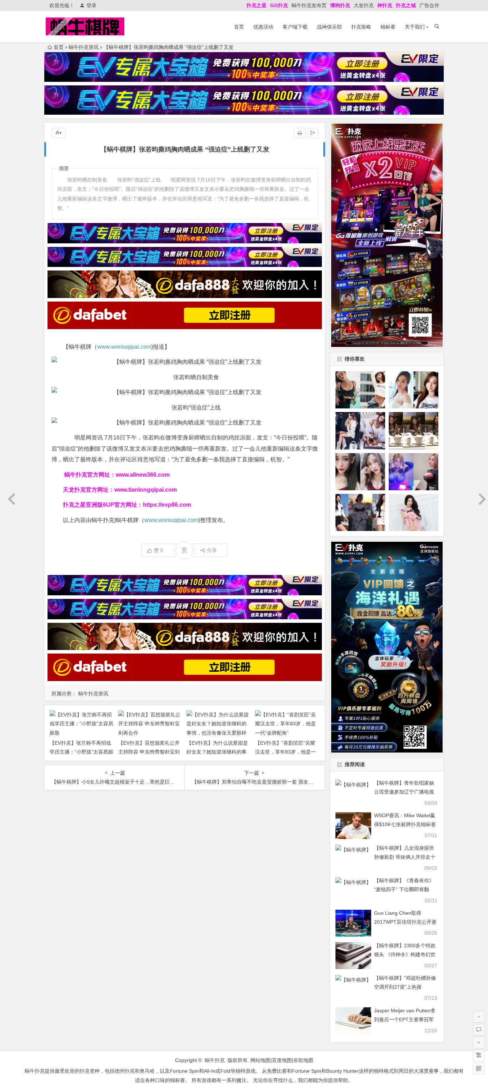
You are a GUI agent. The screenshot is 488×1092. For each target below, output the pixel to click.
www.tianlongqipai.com (145, 490)
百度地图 (282, 1060)
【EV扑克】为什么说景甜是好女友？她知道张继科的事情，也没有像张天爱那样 (217, 752)
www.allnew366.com (143, 475)
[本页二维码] (478, 1068)
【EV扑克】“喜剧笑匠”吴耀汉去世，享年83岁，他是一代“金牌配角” (285, 752)
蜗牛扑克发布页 (309, 5)
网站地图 (260, 1060)
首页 (239, 27)
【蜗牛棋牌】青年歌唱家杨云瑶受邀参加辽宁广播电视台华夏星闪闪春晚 (404, 792)
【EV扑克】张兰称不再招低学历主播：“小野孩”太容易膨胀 (81, 752)
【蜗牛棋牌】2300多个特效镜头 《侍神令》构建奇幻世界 (404, 954)
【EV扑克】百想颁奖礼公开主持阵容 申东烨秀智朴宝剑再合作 (149, 752)
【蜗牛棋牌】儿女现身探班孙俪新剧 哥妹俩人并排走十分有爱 (404, 857)
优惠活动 (263, 27)
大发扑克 (364, 5)
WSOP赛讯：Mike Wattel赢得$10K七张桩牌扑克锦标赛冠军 (405, 824)
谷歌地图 (303, 1060)
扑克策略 (361, 27)
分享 (212, 550)
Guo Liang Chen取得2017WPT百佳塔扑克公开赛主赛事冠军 (405, 922)
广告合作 (429, 5)
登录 (91, 5)
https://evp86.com (167, 505)
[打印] (299, 133)
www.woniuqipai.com (124, 347)
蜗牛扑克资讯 (84, 47)
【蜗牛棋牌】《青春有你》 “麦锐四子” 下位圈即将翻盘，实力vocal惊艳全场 (404, 889)
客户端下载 (295, 27)
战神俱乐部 (329, 27)
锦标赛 (387, 27)
